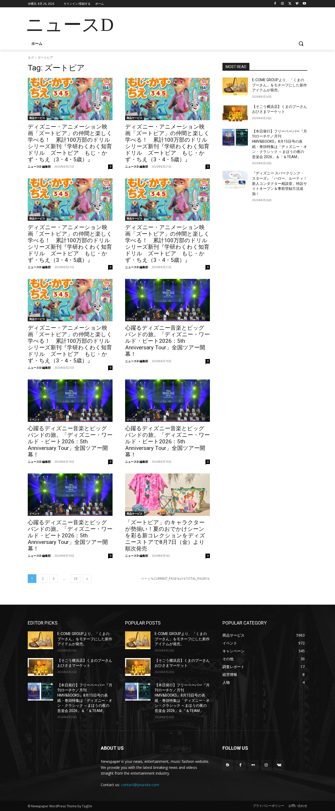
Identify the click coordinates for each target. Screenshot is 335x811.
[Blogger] (227, 765)
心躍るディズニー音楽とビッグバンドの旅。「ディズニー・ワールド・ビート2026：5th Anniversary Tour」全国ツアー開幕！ (167, 341)
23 (75, 578)
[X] (290, 4)
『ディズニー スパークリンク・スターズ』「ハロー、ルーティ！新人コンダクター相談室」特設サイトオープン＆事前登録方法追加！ (279, 183)
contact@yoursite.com (140, 784)
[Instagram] (283, 4)
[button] (301, 43)
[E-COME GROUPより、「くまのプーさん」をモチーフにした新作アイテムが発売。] (235, 86)
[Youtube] (304, 4)
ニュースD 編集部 (39, 166)
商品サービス (37, 118)
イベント (132, 319)
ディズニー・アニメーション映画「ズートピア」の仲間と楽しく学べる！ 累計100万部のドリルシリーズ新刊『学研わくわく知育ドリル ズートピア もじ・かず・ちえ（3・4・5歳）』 (70, 143)
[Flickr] (253, 765)
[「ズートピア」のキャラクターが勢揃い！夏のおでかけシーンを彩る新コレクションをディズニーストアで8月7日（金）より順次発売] (167, 494)
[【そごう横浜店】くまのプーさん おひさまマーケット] (235, 113)
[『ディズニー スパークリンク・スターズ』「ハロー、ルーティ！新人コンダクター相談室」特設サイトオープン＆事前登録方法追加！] (235, 180)
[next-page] (87, 578)
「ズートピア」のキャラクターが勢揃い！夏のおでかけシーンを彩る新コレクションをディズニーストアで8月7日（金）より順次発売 (165, 535)
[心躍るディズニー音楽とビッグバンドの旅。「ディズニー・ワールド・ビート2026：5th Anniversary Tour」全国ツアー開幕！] (167, 300)
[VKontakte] (279, 765)
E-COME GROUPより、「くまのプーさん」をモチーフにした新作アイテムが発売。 (279, 85)
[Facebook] (275, 4)
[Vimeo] (297, 4)
